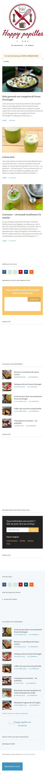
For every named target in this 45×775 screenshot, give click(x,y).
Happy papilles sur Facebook (15, 713)
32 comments (31, 425)
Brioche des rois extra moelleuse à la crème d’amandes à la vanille (27, 691)
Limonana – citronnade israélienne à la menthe (21, 216)
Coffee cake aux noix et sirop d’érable (27, 409)
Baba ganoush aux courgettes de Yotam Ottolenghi (21, 98)
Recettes (22, 540)
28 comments (34, 705)
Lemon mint (8, 157)
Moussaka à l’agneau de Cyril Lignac (27, 703)
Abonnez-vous (12, 766)
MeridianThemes (29, 754)
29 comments (32, 695)
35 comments (33, 377)
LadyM (4, 120)
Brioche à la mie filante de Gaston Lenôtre (26, 373)
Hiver (8, 543)
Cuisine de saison (12, 540)
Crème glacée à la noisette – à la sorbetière (25, 422)
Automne (30, 540)
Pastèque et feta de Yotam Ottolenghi (27, 384)
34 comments (34, 411)
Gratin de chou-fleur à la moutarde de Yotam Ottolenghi (28, 397)
